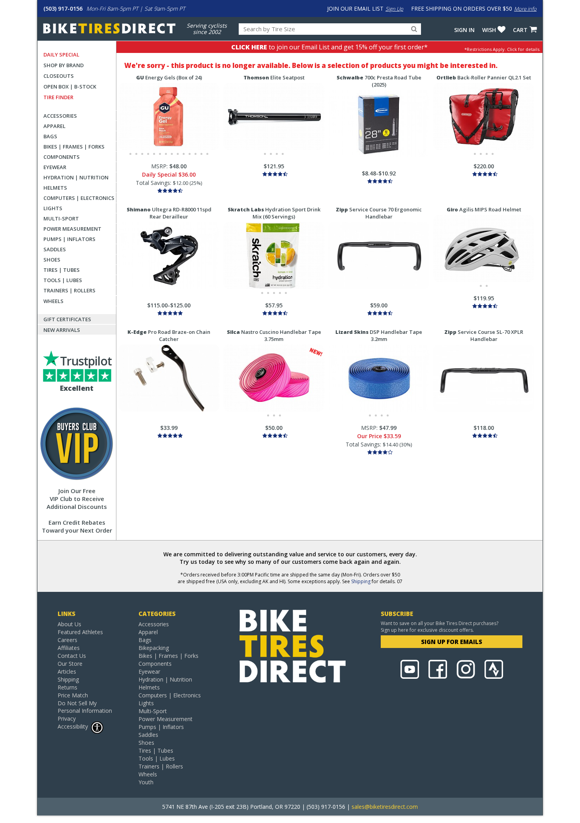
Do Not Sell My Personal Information (85, 706)
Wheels (53, 301)
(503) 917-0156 (62, 8)
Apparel (54, 126)
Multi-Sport (61, 218)
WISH (489, 30)
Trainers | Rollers (69, 290)
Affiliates (69, 648)
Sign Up (394, 8)
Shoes (51, 259)
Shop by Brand (63, 65)
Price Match (73, 695)
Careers (67, 640)
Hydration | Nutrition (76, 177)
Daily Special (61, 54)
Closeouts (58, 75)
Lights (52, 208)
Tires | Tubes (61, 269)
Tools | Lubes (62, 280)
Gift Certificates (67, 319)
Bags (50, 136)
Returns (67, 687)
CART (520, 30)
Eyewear (54, 167)
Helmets (55, 187)
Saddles (54, 249)
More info (525, 8)
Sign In (464, 30)
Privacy (67, 718)
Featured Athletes (80, 632)
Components (61, 156)
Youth (145, 782)
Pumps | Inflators (69, 239)
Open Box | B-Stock (69, 86)
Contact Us (72, 655)
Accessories (60, 115)
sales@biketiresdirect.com (385, 806)
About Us (69, 624)
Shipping (360, 581)
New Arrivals (61, 329)
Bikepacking (153, 648)
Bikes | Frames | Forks (74, 146)
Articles (67, 671)
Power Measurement (72, 228)
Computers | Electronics (78, 198)
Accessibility (73, 726)
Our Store (70, 663)
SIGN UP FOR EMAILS (451, 642)
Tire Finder (58, 97)
